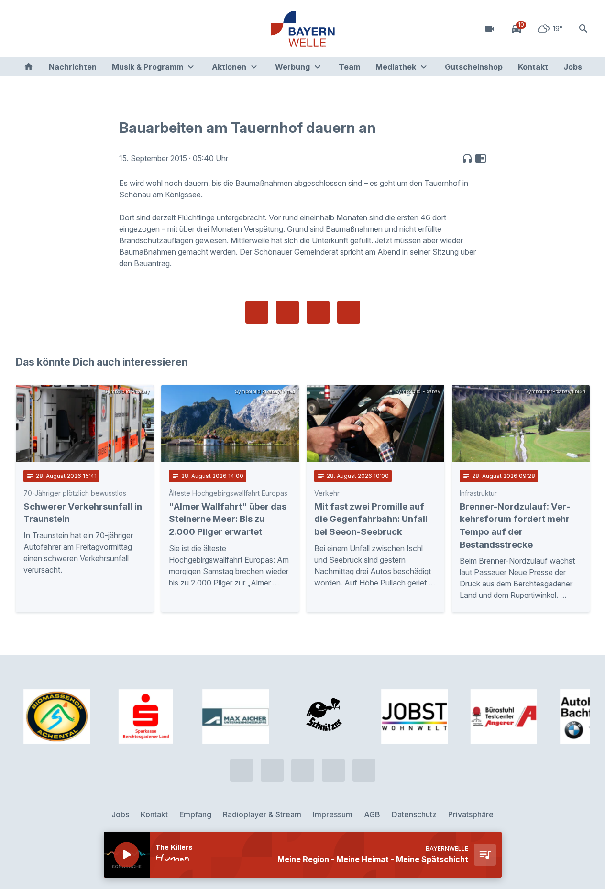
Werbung (292, 67)
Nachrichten (73, 67)
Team (349, 67)
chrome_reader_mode (480, 158)
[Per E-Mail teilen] (348, 312)
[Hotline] (25, 28)
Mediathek (395, 67)
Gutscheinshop (474, 67)
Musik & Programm (147, 67)
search (583, 28)
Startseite (28, 66)
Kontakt (533, 67)
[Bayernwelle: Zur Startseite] (303, 29)
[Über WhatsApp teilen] (318, 312)
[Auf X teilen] (287, 312)
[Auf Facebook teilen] (256, 312)
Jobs (572, 67)
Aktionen (229, 67)
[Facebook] (63, 28)
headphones (467, 158)
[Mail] (101, 28)
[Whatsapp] (44, 28)
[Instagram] (82, 28)
